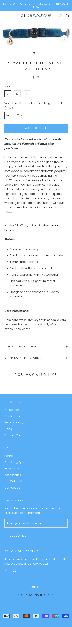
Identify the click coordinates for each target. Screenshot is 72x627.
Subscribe (18, 536)
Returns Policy (13, 422)
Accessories (12, 475)
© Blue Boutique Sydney (36, 595)
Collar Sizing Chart (21, 346)
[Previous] (27, 52)
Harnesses (11, 468)
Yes (19, 115)
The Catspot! (13, 481)
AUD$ (34, 587)
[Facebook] (5, 570)
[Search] (60, 15)
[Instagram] (14, 570)
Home (8, 456)
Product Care (13, 435)
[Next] (44, 52)
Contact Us (12, 416)
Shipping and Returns (22, 358)
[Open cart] (67, 15)
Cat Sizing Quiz (14, 462)
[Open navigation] (5, 15)
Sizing (8, 429)
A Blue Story (12, 410)
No (8, 115)
